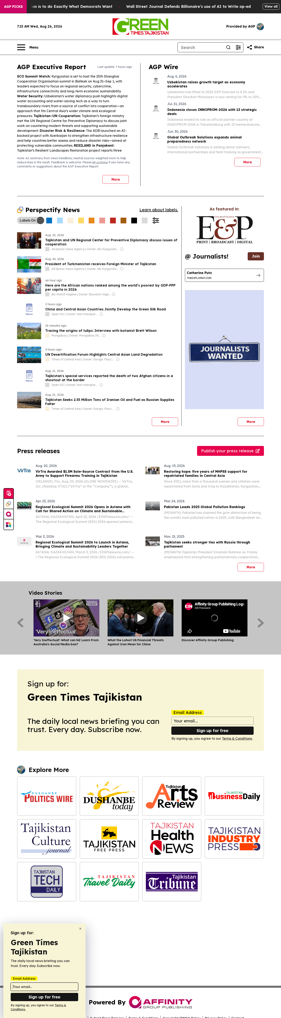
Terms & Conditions (237, 738)
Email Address (187, 712)
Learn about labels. (158, 209)
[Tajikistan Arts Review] (171, 796)
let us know (100, 162)
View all (271, 6)
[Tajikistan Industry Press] (234, 839)
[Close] (80, 929)
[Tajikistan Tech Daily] (46, 881)
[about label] (47, 249)
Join (256, 256)
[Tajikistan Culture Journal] (46, 839)
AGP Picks (13, 7)
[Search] (228, 47)
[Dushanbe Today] (109, 796)
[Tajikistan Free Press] (109, 839)
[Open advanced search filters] (238, 47)
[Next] (261, 623)
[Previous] (20, 623)
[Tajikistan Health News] (171, 839)
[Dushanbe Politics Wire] (46, 796)
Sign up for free (212, 730)
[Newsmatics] (8, 524)
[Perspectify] (8, 504)
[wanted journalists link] (224, 230)
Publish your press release (227, 450)
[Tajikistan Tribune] (171, 881)
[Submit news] (8, 494)
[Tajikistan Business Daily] (234, 796)
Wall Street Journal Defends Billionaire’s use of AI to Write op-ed (188, 6)
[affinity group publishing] (8, 514)
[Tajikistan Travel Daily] (109, 881)
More (115, 179)
